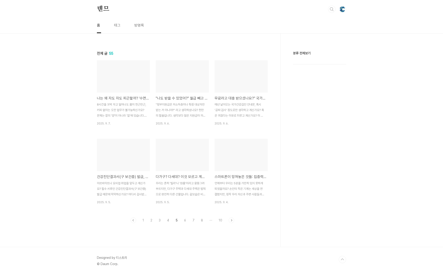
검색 (331, 9)
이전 (133, 220)
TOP (342, 259)
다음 (231, 220)
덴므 (103, 9)
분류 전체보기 (302, 53)
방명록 (139, 25)
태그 (117, 25)
